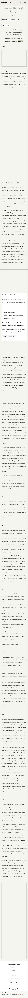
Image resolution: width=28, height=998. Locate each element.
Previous (13, 19)
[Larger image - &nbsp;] (14, 58)
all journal (5, 19)
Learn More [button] (20, 994)
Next (19, 19)
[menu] (25, 2)
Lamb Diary (5, 25)
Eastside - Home (6, 2)
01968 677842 (11, 315)
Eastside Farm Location (9, 336)
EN (21, 2)
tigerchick (14, 989)
